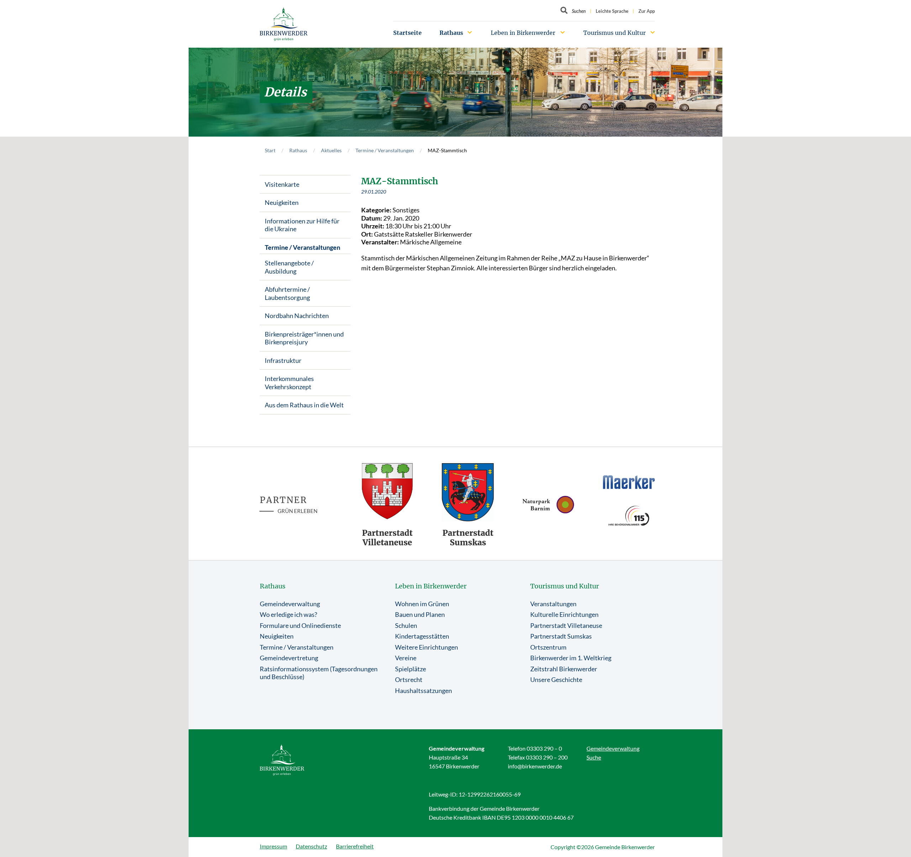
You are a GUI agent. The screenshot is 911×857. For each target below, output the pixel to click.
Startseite (407, 32)
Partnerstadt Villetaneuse (566, 625)
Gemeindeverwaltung (290, 604)
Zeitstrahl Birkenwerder (563, 669)
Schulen (406, 625)
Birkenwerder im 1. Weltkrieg (570, 658)
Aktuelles (331, 150)
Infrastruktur (283, 360)
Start (270, 150)
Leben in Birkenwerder (523, 32)
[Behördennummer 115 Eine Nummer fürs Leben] (629, 515)
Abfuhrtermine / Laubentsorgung (287, 293)
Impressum (273, 846)
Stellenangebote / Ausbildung (289, 267)
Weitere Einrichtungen (426, 647)
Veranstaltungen (553, 604)
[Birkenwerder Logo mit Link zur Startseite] (283, 24)
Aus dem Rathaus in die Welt (304, 405)
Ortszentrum (548, 647)
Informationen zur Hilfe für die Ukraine (302, 225)
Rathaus (451, 32)
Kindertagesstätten (422, 636)
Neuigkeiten (282, 202)
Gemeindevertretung (289, 658)
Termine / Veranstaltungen (385, 150)
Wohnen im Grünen (422, 604)
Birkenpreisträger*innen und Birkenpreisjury (304, 338)
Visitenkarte (282, 184)
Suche (593, 757)
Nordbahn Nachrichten (297, 315)
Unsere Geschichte (556, 679)
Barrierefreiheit (355, 846)
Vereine (405, 658)
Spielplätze (410, 669)
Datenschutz (311, 846)
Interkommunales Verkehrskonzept (289, 383)
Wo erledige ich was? (288, 614)
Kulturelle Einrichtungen (564, 614)
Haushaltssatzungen (423, 690)
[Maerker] (629, 481)
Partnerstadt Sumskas (561, 636)
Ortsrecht (408, 679)
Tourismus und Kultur (614, 32)
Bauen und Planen (420, 614)
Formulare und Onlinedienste (300, 625)
